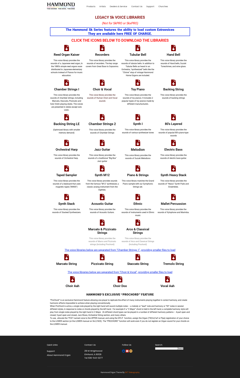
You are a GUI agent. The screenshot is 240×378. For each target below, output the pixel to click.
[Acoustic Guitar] (102, 197)
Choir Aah (72, 286)
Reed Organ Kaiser (67, 54)
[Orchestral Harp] (67, 143)
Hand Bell (173, 54)
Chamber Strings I (66, 89)
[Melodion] (138, 143)
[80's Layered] (173, 117)
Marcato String (66, 264)
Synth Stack (66, 204)
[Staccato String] (138, 257)
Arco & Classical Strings (137, 231)
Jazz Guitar (102, 149)
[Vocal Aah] (167, 279)
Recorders (102, 54)
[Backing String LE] (67, 117)
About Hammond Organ (58, 355)
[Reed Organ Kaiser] (67, 48)
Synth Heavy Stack (173, 175)
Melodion (138, 149)
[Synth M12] (102, 168)
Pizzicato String (102, 264)
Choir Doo (120, 286)
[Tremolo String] (173, 257)
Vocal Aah (167, 286)
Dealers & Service (118, 6)
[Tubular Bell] (138, 48)
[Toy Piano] (138, 82)
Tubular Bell (138, 54)
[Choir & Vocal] (102, 82)
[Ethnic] (138, 197)
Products (90, 6)
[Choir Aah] (72, 279)
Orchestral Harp (67, 149)
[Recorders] (102, 48)
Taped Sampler (66, 175)
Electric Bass (173, 149)
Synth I (138, 124)
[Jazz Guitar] (102, 143)
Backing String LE (67, 124)
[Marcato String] (67, 257)
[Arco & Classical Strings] (138, 222)
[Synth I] (138, 117)
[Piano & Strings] (138, 168)
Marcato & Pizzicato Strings (102, 231)
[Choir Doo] (120, 279)
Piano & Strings (138, 175)
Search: (158, 344)
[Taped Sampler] (67, 168)
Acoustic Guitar (102, 204)
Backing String (173, 89)
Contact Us (136, 6)
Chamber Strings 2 (102, 124)
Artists (102, 6)
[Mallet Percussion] (173, 197)
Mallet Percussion (173, 204)
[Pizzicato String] (102, 257)
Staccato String (137, 264)
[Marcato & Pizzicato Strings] (102, 222)
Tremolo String (173, 264)
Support (150, 6)
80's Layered (173, 124)
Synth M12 (102, 175)
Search (180, 348)
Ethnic (138, 204)
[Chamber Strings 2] (102, 117)
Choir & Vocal (102, 89)
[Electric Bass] (173, 143)
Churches (163, 6)
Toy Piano (138, 89)
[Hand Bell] (173, 48)
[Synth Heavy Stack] (173, 168)
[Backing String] (173, 82)
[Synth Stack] (67, 197)
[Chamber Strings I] (67, 82)
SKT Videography (132, 372)
